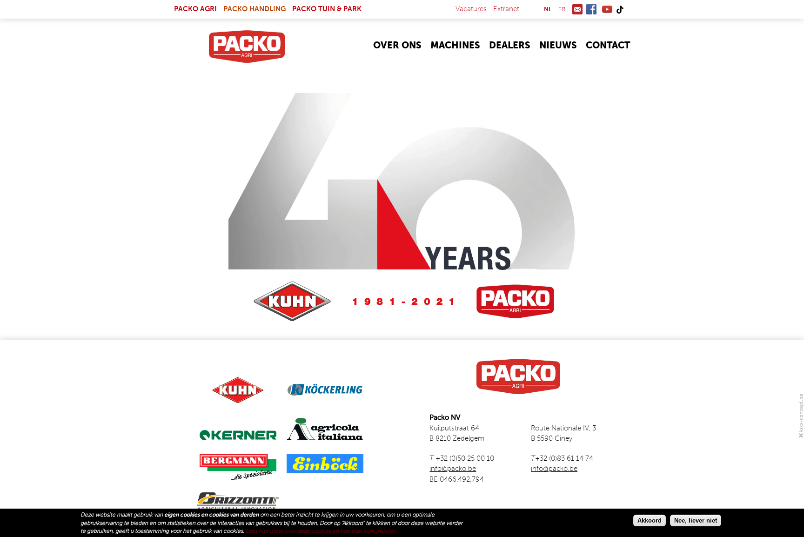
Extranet (506, 9)
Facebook (591, 9)
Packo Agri (195, 9)
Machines (455, 46)
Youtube (607, 9)
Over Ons (397, 46)
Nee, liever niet (695, 520)
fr (561, 10)
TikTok (619, 9)
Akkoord (649, 520)
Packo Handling (254, 9)
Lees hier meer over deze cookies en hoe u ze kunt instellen (321, 531)
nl (548, 10)
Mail (577, 9)
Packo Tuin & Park (327, 9)
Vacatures (471, 9)
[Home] (247, 46)
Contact (608, 46)
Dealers (509, 46)
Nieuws (558, 46)
